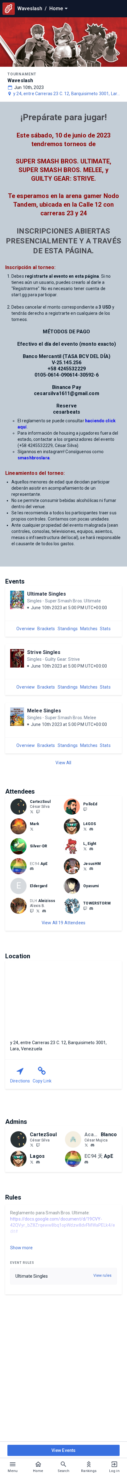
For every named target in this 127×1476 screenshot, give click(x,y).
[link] (91, 828)
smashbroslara (34, 457)
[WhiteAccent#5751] (92, 1145)
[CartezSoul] (38, 811)
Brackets (46, 628)
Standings (68, 628)
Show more (21, 1247)
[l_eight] (91, 849)
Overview (25, 628)
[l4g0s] (91, 829)
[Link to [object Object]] (20, 806)
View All (63, 762)
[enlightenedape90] (32, 869)
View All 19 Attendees (63, 922)
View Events (63, 1450)
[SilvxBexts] (32, 811)
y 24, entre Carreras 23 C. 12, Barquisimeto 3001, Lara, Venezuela (67, 94)
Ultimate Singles (46, 594)
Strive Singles (43, 652)
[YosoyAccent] (86, 1145)
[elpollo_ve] (85, 809)
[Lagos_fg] (85, 828)
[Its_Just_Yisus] (85, 868)
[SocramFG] (32, 828)
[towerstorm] (91, 908)
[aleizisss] (32, 910)
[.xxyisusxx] (91, 869)
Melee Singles (44, 711)
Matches (88, 628)
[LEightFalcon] (85, 848)
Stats (105, 628)
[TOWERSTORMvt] (85, 908)
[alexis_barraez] (38, 910)
